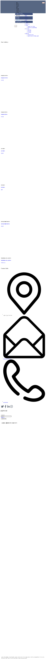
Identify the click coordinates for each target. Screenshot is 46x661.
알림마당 (27, 33)
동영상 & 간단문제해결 (20, 14)
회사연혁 (29, 31)
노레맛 (17, 9)
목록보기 (3, 417)
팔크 (17, 7)
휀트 (17, 2)
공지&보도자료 (30, 34)
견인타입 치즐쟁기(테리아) (5, 223)
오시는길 (29, 32)
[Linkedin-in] (8, 406)
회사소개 (27, 28)
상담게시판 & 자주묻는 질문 (21, 22)
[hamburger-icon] (43, 2)
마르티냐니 (18, 11)
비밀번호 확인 (3, 418)
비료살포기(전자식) (4, 114)
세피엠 (17, 8)
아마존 (17, 5)
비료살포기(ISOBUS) (4, 77)
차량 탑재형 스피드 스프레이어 (6, 260)
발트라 (17, 3)
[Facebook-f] (5, 406)
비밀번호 (3, 415)
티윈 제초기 (3, 187)
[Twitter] (2, 406)
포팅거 (17, 6)
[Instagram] (11, 406)
